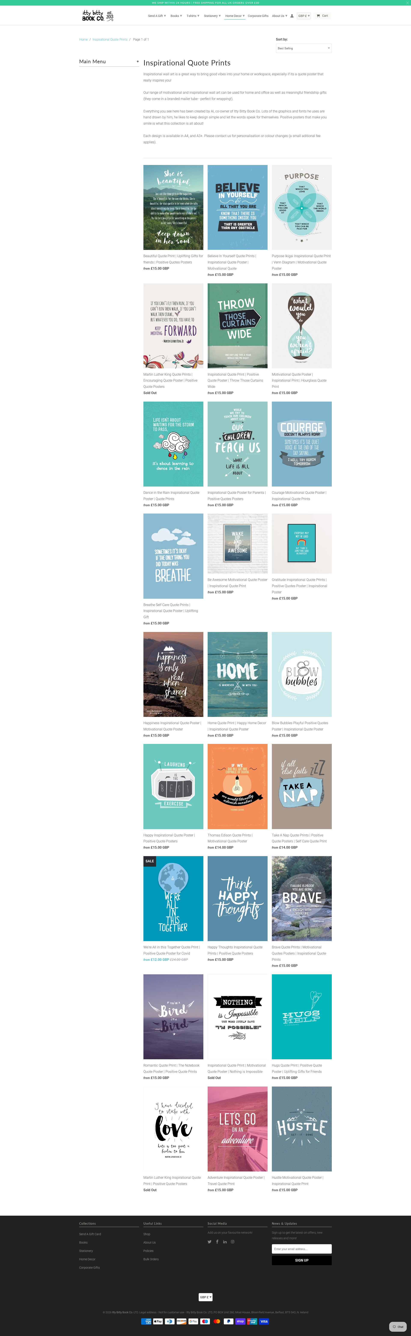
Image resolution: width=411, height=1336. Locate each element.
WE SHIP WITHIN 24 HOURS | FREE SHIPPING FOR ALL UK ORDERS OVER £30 (205, 2)
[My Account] (292, 16)
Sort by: (282, 39)
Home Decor (87, 1259)
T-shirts (193, 15)
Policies (148, 1251)
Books (83, 1242)
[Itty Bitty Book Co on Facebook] (217, 1241)
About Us (149, 1242)
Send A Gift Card (90, 1234)
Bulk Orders (151, 1259)
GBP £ (205, 1297)
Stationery (86, 1251)
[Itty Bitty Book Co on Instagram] (233, 1241)
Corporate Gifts (89, 1267)
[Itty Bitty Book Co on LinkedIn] (225, 1241)
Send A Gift (157, 15)
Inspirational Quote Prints (110, 39)
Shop (146, 1234)
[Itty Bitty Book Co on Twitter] (210, 1241)
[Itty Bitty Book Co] (97, 15)
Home (83, 39)
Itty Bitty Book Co (122, 1312)
